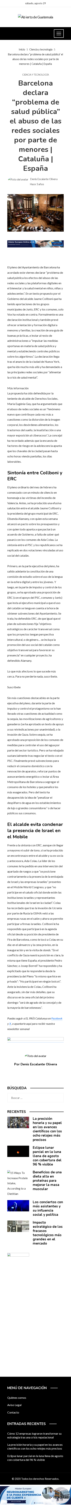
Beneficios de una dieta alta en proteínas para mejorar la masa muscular (47, 1180)
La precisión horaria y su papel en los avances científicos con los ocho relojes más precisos (47, 1129)
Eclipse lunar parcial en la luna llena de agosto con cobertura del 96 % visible (47, 1156)
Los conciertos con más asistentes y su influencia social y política (48, 1208)
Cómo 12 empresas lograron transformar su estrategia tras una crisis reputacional (34, 1435)
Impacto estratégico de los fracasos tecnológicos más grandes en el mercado (48, 1233)
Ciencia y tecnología (35, 75)
